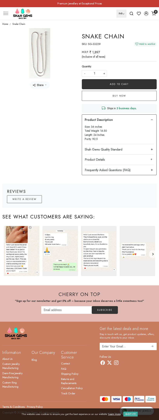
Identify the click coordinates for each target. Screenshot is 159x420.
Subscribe (104, 310)
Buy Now (119, 96)
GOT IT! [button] (130, 414)
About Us (7, 359)
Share (40, 85)
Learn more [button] (114, 414)
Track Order (68, 393)
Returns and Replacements (68, 381)
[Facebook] (103, 363)
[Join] (152, 346)
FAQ (63, 369)
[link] (131, 13)
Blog (34, 360)
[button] (146, 13)
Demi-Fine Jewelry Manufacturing (12, 375)
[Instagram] (116, 363)
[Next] (153, 254)
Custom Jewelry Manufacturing (11, 366)
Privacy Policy (35, 407)
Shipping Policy (69, 374)
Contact (65, 363)
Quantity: (87, 66)
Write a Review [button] (24, 199)
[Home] (22, 13)
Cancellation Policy (72, 388)
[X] (109, 363)
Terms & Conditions (13, 407)
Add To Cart (119, 84)
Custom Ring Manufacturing (10, 385)
